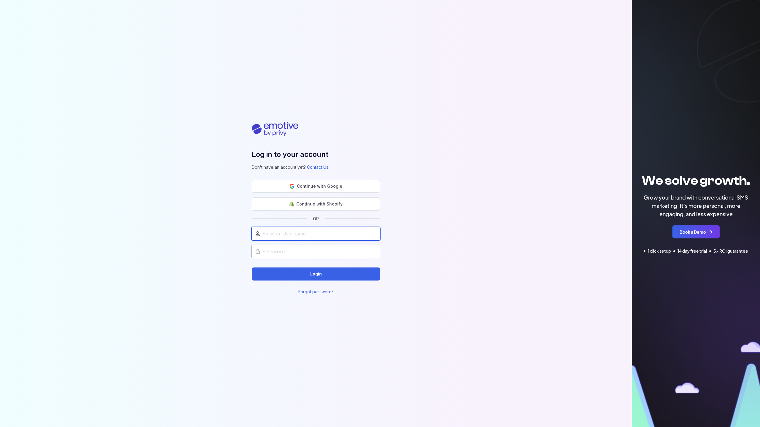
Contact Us (317, 167)
